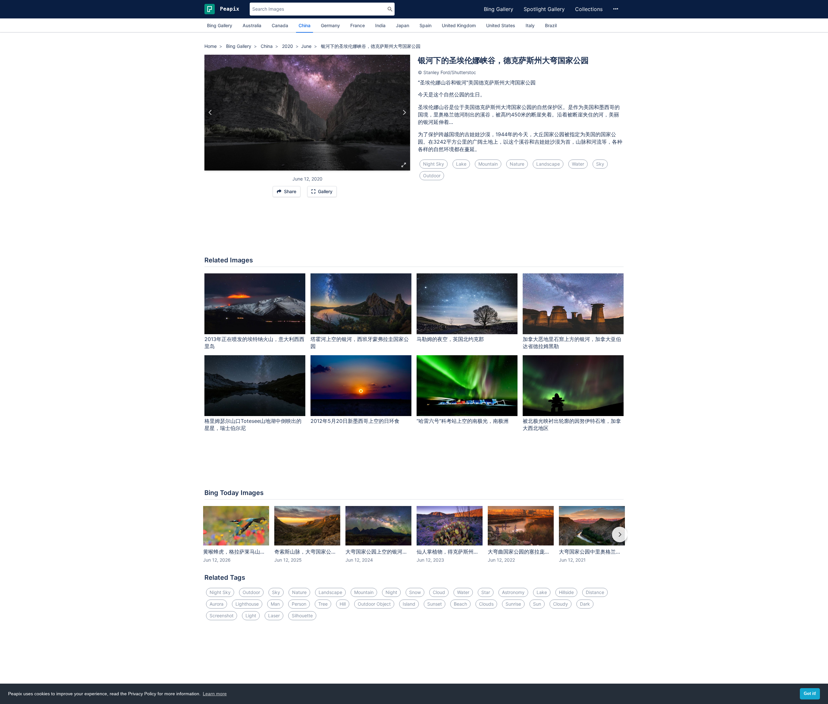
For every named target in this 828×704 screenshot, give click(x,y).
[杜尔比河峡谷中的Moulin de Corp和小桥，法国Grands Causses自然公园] (404, 113)
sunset (434, 604)
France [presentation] (357, 25)
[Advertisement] (414, 230)
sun (537, 604)
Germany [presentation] (330, 25)
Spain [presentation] (425, 25)
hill (343, 604)
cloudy (560, 604)
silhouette (302, 615)
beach (460, 604)
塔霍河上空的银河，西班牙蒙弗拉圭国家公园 (359, 343)
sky (600, 164)
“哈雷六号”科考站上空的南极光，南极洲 (462, 421)
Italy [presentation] (530, 25)
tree (323, 604)
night (391, 592)
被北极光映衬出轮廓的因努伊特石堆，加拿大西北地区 (572, 425)
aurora (216, 604)
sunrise (513, 604)
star (485, 592)
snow (415, 592)
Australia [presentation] (252, 25)
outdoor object (374, 604)
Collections (589, 9)
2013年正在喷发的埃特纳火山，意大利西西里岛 (254, 343)
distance (595, 592)
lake (461, 164)
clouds (486, 604)
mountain (488, 164)
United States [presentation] (500, 25)
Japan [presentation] (402, 25)
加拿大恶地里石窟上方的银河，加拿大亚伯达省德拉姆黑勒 (572, 343)
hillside (566, 592)
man (275, 604)
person (299, 604)
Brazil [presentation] (551, 25)
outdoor (432, 175)
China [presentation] (304, 25)
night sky (433, 164)
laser (274, 615)
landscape (548, 164)
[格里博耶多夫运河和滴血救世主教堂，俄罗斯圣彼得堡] (210, 113)
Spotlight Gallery (544, 9)
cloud (439, 592)
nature (517, 164)
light (250, 615)
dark (585, 604)
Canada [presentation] (280, 25)
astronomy (513, 592)
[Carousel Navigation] (414, 539)
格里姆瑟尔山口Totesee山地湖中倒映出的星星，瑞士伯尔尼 (252, 425)
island (409, 604)
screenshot (222, 615)
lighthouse (247, 604)
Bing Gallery (498, 9)
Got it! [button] (810, 693)
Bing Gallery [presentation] (219, 25)
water (578, 164)
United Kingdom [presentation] (459, 25)
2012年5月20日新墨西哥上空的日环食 (354, 421)
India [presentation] (380, 25)
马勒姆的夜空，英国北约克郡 (450, 339)
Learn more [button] (215, 693)
